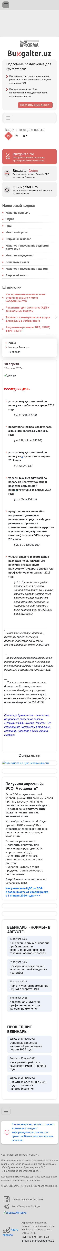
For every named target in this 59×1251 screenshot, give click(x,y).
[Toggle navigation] (5, 4)
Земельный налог (17, 262)
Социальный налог (18, 239)
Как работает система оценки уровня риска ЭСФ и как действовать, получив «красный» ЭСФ (30, 79)
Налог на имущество (19, 255)
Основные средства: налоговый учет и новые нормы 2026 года (26, 1044)
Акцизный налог (17, 275)
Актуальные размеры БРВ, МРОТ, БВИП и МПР (28, 329)
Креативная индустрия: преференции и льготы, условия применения (25, 1003)
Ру (8, 135)
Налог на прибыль (18, 212)
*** (16, 491)
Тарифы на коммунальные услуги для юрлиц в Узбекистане (28, 319)
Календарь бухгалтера (18, 347)
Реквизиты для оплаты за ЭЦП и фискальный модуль (27, 309)
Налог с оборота (17, 232)
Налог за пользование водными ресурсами (27, 247)
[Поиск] (51, 129)
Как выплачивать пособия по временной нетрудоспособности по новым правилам (28, 92)
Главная (12, 343)
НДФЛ (10, 219)
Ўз (16, 135)
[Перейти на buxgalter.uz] (29, 53)
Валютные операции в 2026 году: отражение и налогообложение (28, 1083)
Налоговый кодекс (18, 205)
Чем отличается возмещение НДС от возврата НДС (29, 985)
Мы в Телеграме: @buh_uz (26, 1206)
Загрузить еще (30, 755)
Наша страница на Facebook (28, 1199)
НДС (9, 225)
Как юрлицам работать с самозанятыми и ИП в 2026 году (28, 1064)
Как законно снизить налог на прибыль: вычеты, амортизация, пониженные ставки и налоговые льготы (29, 946)
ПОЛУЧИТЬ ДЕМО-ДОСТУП (35, 105)
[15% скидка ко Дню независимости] (29, 763)
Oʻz (25, 135)
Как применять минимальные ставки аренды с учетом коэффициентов (25, 298)
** (22, 458)
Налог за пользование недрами (27, 268)
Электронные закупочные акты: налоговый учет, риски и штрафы (28, 967)
